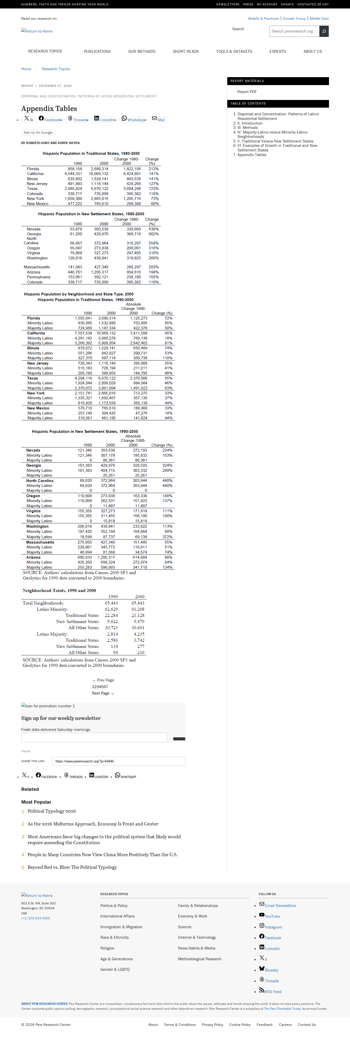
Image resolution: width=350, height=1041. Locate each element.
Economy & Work (192, 915)
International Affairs (117, 915)
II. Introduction (250, 123)
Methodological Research (199, 958)
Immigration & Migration (121, 926)
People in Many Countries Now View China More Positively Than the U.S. (103, 855)
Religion (107, 948)
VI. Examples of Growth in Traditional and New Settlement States (277, 148)
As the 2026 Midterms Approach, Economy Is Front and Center (93, 824)
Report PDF (247, 91)
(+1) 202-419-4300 (35, 918)
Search (238, 28)
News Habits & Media (196, 948)
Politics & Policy (114, 905)
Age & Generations (116, 958)
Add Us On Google (38, 132)
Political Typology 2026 (52, 811)
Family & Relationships (198, 905)
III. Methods (248, 127)
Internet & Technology (197, 937)
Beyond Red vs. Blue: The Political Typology (72, 867)
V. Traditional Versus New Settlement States (275, 141)
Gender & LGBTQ (115, 969)
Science (184, 926)
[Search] (324, 31)
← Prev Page (103, 679)
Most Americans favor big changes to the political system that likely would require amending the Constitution (104, 839)
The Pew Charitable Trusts (282, 1008)
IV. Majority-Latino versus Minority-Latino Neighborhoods (272, 134)
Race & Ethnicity (114, 937)
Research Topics (45, 51)
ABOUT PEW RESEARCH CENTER (44, 1004)
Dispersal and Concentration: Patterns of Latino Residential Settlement (89, 96)
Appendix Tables (252, 154)
